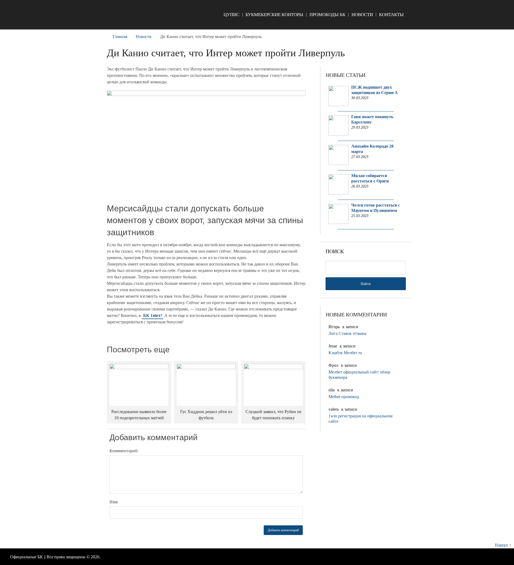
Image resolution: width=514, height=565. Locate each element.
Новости (362, 14)
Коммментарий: (123, 450)
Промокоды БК (327, 14)
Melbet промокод (343, 396)
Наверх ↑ (503, 545)
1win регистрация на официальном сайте (360, 419)
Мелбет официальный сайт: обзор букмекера (359, 375)
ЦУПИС (231, 14)
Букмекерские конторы (274, 14)
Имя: (113, 502)
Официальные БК (26, 557)
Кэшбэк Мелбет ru (345, 352)
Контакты (391, 14)
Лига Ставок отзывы (347, 333)
